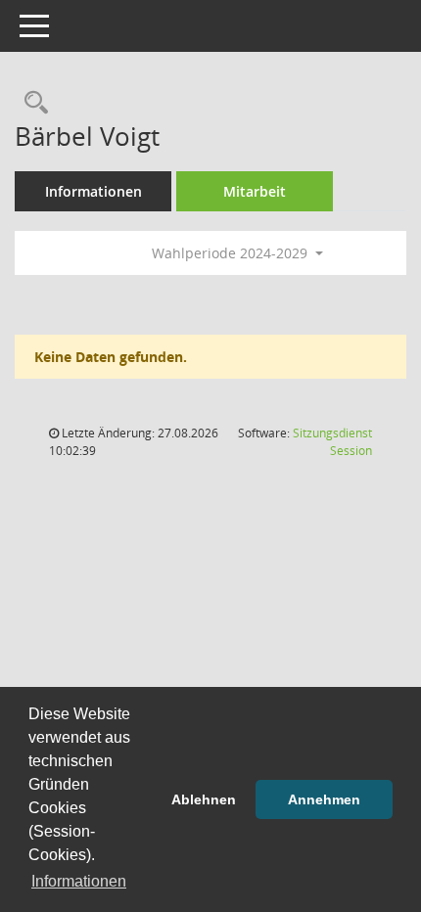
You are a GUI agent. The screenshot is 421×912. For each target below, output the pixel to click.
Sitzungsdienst (332, 442)
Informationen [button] (78, 881)
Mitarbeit (254, 191)
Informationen (93, 191)
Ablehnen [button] (203, 799)
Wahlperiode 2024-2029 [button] (231, 253)
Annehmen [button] (324, 799)
